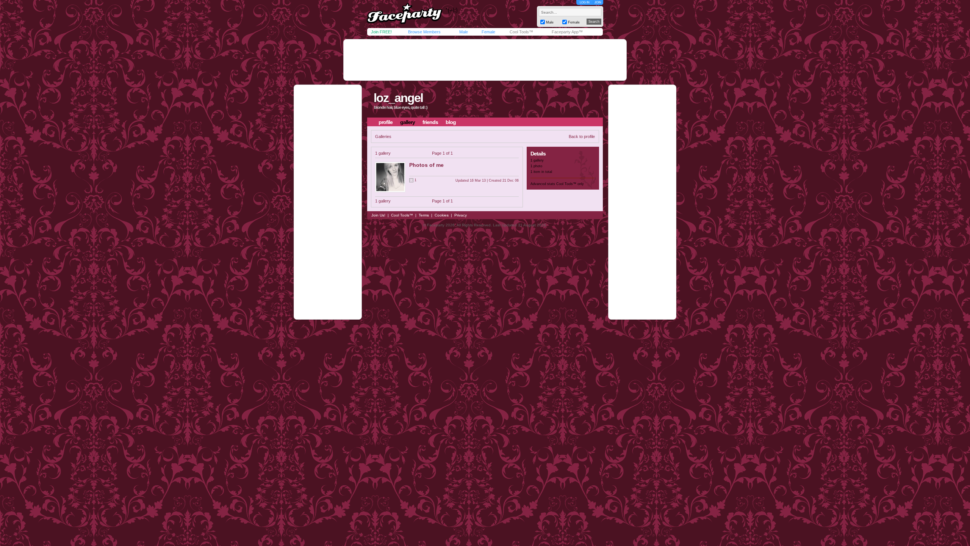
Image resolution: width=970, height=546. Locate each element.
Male (463, 32)
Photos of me (426, 165)
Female (488, 32)
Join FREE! (381, 32)
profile (386, 122)
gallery (407, 122)
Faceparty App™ (567, 32)
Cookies (442, 215)
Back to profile (582, 136)
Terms (424, 215)
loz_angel (398, 98)
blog (451, 122)
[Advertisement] (485, 60)
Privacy (460, 215)
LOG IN (585, 2)
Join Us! (378, 215)
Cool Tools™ (521, 32)
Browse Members (424, 32)
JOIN (598, 2)
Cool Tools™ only (570, 184)
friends (430, 122)
